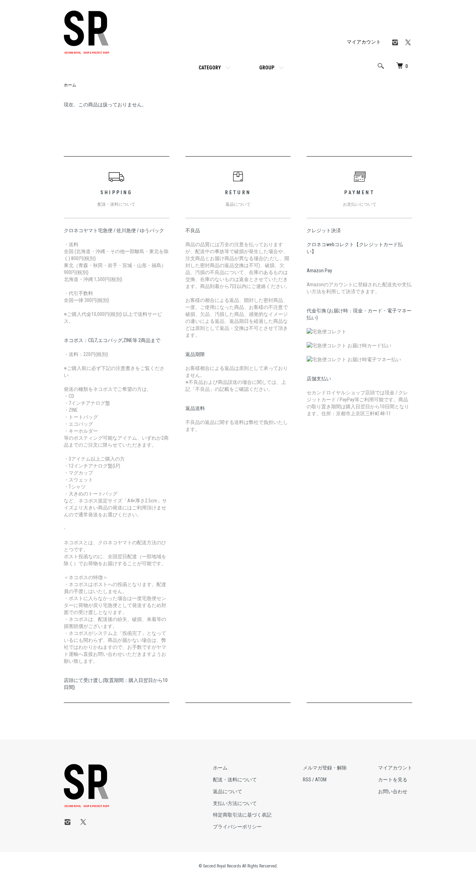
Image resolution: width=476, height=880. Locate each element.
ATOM (321, 779)
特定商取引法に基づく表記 (242, 815)
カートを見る (392, 779)
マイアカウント (364, 42)
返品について (227, 791)
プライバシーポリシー (237, 826)
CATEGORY (210, 67)
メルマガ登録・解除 (325, 768)
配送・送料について (235, 779)
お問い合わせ (392, 791)
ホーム (70, 85)
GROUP (266, 67)
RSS (307, 779)
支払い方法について (235, 803)
